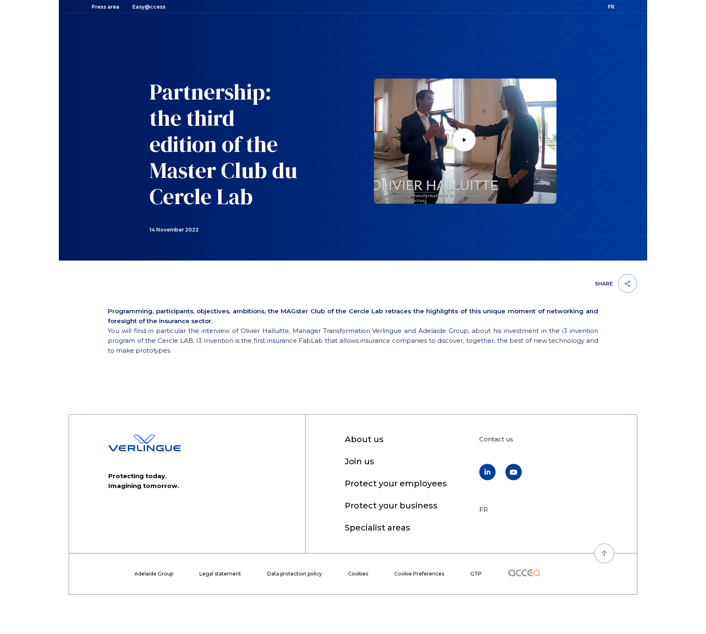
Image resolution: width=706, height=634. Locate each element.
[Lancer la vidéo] (465, 141)
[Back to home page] (144, 443)
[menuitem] (364, 440)
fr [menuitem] (483, 509)
